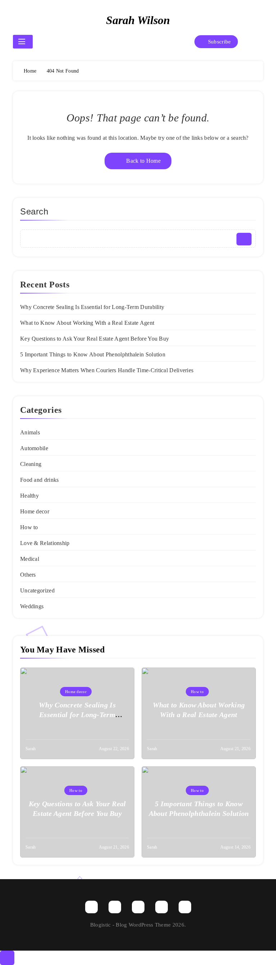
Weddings (31, 606)
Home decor (34, 511)
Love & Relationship (45, 543)
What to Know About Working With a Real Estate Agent (87, 323)
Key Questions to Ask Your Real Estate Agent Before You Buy (94, 339)
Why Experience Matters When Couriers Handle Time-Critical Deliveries (106, 370)
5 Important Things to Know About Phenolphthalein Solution (92, 354)
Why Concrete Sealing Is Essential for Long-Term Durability (92, 307)
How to (29, 527)
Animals (30, 432)
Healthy (29, 496)
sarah (31, 748)
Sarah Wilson (138, 20)
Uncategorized (37, 590)
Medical (29, 559)
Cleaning (30, 464)
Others (28, 575)
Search (34, 211)
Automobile (34, 448)
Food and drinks (39, 480)
